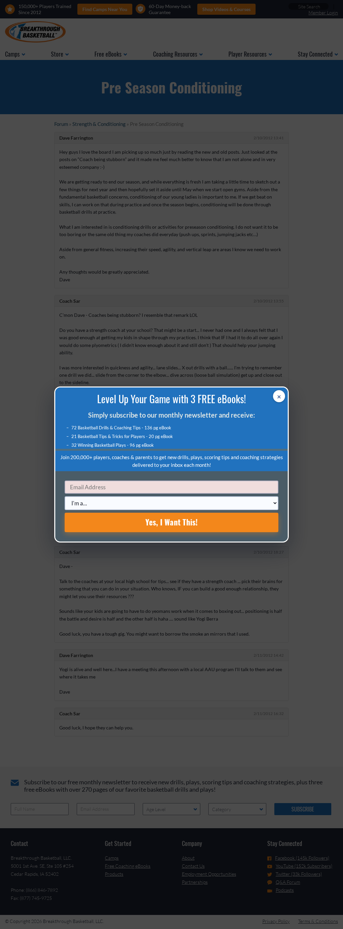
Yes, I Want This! (171, 522)
